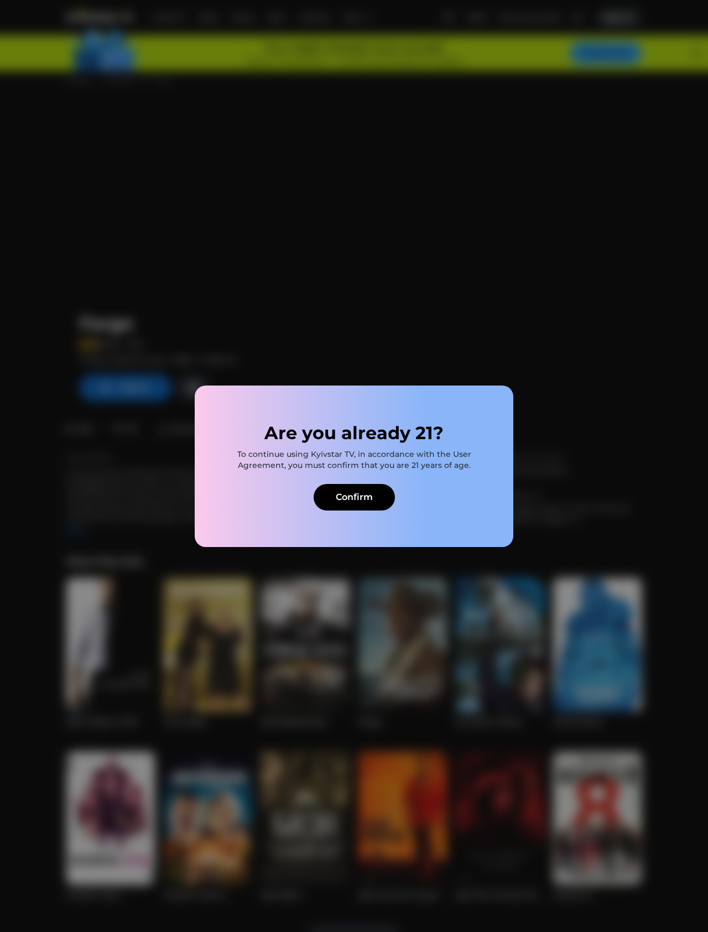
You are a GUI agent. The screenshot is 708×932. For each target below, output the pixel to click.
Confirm (354, 497)
